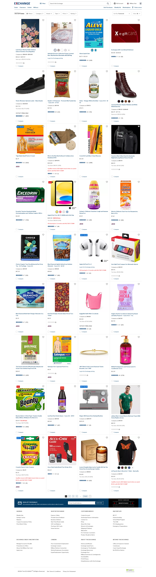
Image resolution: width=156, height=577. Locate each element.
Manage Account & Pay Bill (24, 543)
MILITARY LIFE (117, 511)
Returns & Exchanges (87, 526)
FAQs (82, 522)
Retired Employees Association (60, 550)
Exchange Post (85, 552)
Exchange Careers (56, 546)
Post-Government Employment (60, 543)
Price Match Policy (22, 524)
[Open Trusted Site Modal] (130, 570)
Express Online (55, 515)
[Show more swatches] (69, 50)
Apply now (19, 550)
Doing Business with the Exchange (91, 561)
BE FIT (115, 515)
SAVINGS (19, 511)
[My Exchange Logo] (25, 3)
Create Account (85, 515)
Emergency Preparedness (120, 526)
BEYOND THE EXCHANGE (121, 539)
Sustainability (85, 556)
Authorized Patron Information (89, 517)
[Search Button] (108, 3)
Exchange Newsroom (87, 550)
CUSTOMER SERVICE (87, 511)
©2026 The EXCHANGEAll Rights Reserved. (31, 571)
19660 (85, 496)
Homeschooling (117, 517)
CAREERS (54, 539)
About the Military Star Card (24, 548)
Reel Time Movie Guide (57, 522)
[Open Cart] (141, 3)
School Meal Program (119, 519)
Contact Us (84, 519)
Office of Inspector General (121, 543)
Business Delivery (56, 519)
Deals (16, 7)
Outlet (29, 7)
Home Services (55, 528)
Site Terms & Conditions (54, 571)
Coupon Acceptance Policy (24, 522)
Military (35, 7)
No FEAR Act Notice (118, 550)
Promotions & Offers (22, 546)
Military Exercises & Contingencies (91, 554)
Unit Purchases (108, 7)
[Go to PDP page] (30, 33)
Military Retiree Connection (59, 548)
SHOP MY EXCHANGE (57, 511)
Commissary (116, 546)
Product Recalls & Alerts (88, 535)
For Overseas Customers (88, 532)
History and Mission (86, 543)
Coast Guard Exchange (119, 548)
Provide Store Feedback (57, 517)
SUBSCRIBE (99, 503)
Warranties (84, 530)
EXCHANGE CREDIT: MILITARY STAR (28, 539)
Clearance (23, 7)
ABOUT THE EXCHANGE (88, 539)
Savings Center (21, 517)
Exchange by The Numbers (88, 548)
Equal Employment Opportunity (60, 552)
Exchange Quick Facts (87, 546)
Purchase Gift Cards (56, 526)
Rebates (19, 519)
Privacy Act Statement (69, 571)
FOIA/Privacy (85, 559)
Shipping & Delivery (86, 528)
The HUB (115, 522)
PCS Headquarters (118, 524)
